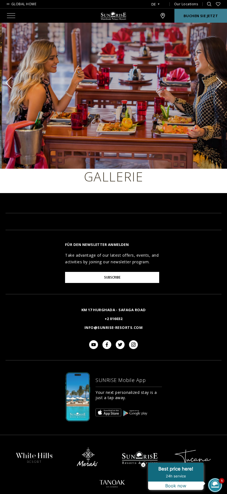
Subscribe (112, 277)
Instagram (133, 344)
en (155, 11)
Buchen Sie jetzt (201, 15)
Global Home (23, 4)
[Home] (139, 469)
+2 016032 (113, 318)
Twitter (120, 344)
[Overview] (34, 463)
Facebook (106, 344)
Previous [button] (11, 83)
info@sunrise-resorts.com (113, 327)
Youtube (93, 344)
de (153, 4)
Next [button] (216, 83)
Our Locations (186, 4)
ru (155, 19)
